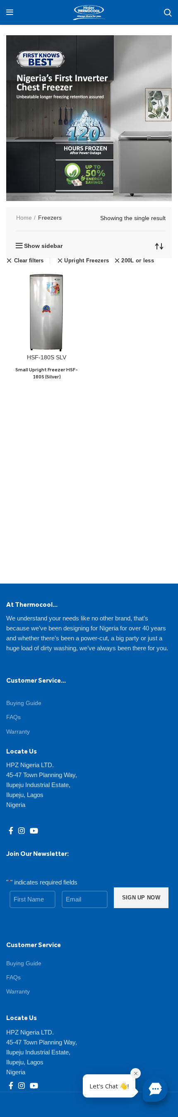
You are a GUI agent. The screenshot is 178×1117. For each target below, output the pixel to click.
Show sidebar (43, 246)
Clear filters (28, 261)
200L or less (137, 260)
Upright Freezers (86, 260)
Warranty (18, 731)
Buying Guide (23, 703)
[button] (155, 1089)
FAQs (13, 717)
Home (24, 217)
